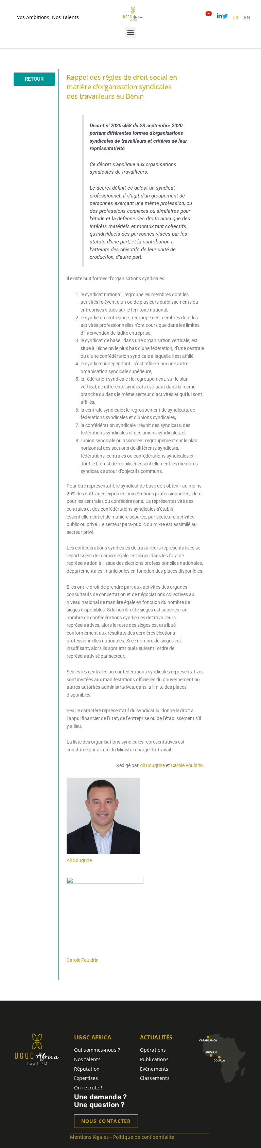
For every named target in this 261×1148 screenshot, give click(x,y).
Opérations (153, 1050)
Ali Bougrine (152, 765)
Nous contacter (106, 1121)
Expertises (86, 1078)
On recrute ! (88, 1087)
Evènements (154, 1069)
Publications (154, 1059)
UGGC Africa (92, 1037)
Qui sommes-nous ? (97, 1050)
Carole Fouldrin (187, 765)
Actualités (156, 1037)
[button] (130, 32)
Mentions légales (89, 1137)
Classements (155, 1078)
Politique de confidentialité (143, 1137)
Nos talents (87, 1059)
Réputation (87, 1069)
